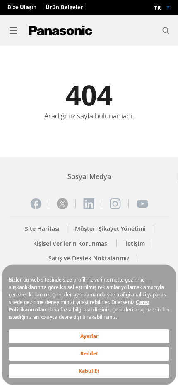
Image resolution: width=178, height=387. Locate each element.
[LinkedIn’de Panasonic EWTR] (89, 204)
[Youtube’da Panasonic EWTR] (142, 204)
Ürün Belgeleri (65, 7)
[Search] (166, 30)
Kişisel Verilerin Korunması (71, 243)
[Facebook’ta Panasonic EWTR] (36, 204)
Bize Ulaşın (22, 7)
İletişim (134, 243)
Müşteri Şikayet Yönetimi (110, 228)
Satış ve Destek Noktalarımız (89, 258)
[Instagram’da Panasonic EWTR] (115, 204)
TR (157, 7)
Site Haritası (42, 228)
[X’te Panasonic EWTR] (62, 204)
